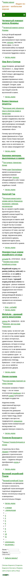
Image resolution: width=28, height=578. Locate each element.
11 (6, 537)
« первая (8, 508)
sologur (5, 321)
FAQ (17, 571)
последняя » (9, 545)
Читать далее (10, 57)
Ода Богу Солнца (11, 61)
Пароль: (5, 552)
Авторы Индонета (9, 565)
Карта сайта (11, 571)
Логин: (5, 550)
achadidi (5, 259)
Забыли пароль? (11, 558)
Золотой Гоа (8, 194)
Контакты (13, 568)
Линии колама (9, 376)
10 (6, 534)
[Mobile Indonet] (8, 2)
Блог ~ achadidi (11, 307)
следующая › (10, 542)
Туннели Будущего (12, 437)
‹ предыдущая (10, 510)
